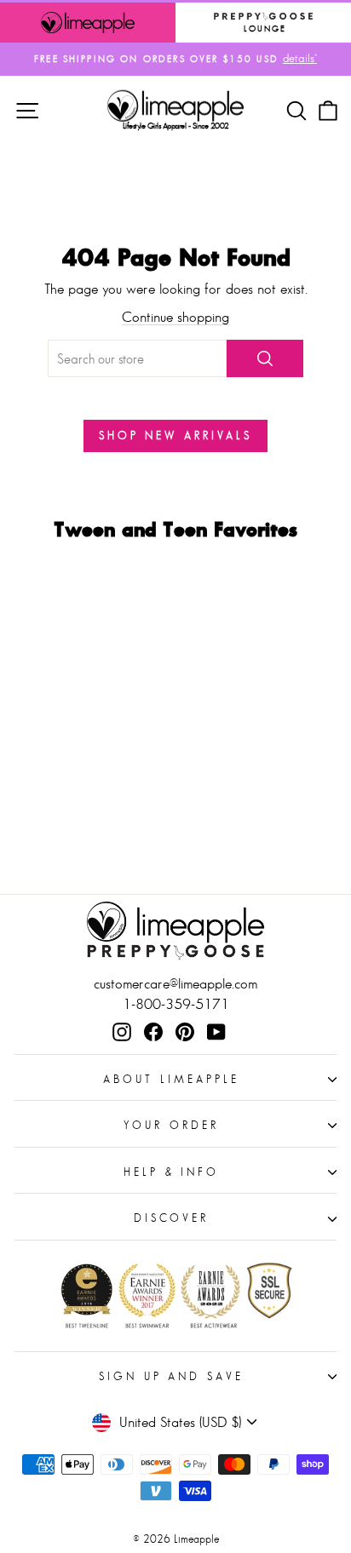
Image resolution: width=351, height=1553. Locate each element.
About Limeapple (171, 1079)
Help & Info (172, 1172)
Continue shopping (175, 317)
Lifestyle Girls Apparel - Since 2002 (176, 125)
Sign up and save (172, 1376)
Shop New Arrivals (175, 435)
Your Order (171, 1125)
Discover (172, 1218)
